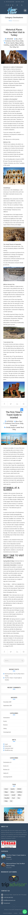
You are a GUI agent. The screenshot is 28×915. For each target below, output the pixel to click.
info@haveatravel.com (9, 900)
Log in (6, 744)
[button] (24, 911)
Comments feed (9, 748)
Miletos (16, 45)
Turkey (14, 47)
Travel (22, 427)
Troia (10, 47)
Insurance (13, 427)
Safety (21, 41)
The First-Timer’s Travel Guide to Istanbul (14, 415)
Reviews (17, 41)
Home (10, 20)
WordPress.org (8, 750)
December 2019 (7, 702)
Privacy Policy (22, 913)
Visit (17, 47)
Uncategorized (13, 425)
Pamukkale (21, 45)
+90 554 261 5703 (8, 897)
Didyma (17, 43)
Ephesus (21, 43)
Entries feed (8, 746)
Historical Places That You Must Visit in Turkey (14, 32)
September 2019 (7, 705)
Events (13, 41)
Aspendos (12, 43)
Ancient (8, 43)
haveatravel (7, 903)
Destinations (8, 41)
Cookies (15, 913)
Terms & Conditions (7, 913)
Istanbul (12, 45)
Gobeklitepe (6, 45)
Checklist (8, 427)
